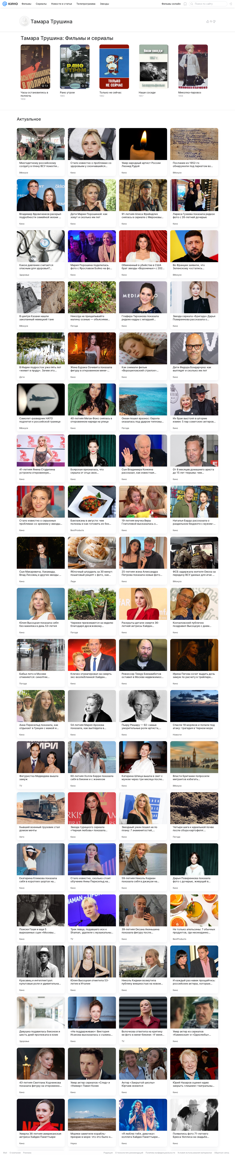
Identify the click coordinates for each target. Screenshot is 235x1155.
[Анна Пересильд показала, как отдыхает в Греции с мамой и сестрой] (41, 714)
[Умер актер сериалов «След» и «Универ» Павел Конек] (92, 1072)
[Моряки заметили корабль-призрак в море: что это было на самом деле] (92, 1123)
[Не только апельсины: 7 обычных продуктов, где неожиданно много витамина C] (194, 918)
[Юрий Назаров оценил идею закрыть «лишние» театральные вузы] (194, 1072)
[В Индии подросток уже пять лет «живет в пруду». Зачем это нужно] (41, 356)
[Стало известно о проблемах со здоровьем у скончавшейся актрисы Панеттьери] (92, 152)
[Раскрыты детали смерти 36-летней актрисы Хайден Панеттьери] (143, 612)
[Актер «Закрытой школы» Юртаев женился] (143, 1072)
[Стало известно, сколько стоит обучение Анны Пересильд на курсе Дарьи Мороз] (92, 867)
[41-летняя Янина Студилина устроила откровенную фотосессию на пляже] (41, 459)
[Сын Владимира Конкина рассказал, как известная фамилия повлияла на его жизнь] (143, 459)
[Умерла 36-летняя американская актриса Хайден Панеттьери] (41, 1123)
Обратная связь (221, 1152)
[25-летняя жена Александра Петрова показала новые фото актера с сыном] (143, 561)
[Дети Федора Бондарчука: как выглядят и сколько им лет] (194, 356)
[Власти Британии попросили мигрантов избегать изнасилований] (194, 765)
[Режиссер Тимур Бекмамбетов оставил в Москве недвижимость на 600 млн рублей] (143, 663)
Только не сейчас (110, 92)
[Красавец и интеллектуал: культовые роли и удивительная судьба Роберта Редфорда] (41, 969)
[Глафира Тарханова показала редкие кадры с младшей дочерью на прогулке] (143, 305)
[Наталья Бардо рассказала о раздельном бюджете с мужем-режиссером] (194, 510)
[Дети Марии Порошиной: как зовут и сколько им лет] (92, 203)
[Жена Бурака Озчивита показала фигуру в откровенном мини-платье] (92, 356)
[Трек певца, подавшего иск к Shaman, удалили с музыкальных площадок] (92, 918)
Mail (5, 1152)
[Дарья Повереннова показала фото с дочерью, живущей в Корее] (194, 867)
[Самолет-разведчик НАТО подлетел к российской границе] (41, 407)
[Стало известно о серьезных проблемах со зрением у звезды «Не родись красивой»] (41, 510)
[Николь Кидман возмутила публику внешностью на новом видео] (143, 969)
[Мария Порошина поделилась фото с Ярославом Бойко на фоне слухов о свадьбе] (92, 254)
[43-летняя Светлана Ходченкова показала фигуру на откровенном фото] (41, 1072)
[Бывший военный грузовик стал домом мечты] (41, 816)
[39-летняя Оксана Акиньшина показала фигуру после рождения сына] (143, 918)
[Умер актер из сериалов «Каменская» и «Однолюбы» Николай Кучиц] (194, 1021)
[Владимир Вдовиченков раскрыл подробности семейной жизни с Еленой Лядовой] (41, 203)
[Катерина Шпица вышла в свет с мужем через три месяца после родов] (143, 765)
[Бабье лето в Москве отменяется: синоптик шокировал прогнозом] (41, 663)
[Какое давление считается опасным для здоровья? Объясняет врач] (41, 254)
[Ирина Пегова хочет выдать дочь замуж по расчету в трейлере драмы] (194, 663)
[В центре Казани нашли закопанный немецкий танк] (41, 305)
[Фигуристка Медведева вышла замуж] (41, 765)
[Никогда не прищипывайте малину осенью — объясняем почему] (92, 305)
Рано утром (67, 92)
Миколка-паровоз (189, 92)
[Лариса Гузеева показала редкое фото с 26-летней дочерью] (194, 203)
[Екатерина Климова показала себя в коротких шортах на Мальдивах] (41, 867)
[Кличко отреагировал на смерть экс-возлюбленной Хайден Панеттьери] (92, 663)
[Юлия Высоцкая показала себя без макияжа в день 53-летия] (41, 612)
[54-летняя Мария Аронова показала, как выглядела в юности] (92, 714)
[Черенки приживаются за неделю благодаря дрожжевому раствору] (92, 612)
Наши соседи (147, 92)
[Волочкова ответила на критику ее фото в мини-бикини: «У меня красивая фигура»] (143, 1021)
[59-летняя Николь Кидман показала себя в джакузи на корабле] (143, 867)
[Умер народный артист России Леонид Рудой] (143, 152)
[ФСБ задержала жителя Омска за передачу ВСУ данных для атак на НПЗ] (194, 561)
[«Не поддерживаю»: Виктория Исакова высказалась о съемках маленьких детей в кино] (92, 1021)
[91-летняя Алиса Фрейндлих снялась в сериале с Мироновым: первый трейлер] (143, 203)
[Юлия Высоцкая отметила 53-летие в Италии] (92, 969)
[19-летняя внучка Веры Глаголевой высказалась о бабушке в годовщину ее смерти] (143, 510)
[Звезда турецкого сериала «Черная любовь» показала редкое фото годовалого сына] (92, 816)
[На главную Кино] (12, 4)
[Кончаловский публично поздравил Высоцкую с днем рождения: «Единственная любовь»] (194, 612)
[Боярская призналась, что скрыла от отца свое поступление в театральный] (92, 459)
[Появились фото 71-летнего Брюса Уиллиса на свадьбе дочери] (194, 1123)
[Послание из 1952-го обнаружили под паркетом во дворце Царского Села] (194, 152)
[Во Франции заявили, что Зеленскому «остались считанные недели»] (194, 254)
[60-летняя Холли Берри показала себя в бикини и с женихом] (92, 765)
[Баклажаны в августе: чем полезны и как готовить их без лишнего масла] (92, 510)
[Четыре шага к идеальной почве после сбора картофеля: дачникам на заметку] (194, 816)
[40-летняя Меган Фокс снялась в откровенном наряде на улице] (92, 407)
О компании (15, 1152)
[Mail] (5, 4)
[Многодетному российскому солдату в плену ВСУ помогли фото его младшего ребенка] (41, 152)
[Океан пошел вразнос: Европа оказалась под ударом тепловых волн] (143, 407)
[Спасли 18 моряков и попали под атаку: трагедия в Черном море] (194, 714)
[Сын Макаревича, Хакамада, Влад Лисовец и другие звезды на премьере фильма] (41, 561)
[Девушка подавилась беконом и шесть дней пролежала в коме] (41, 1021)
